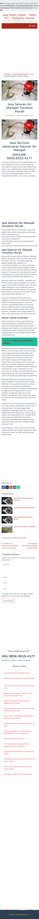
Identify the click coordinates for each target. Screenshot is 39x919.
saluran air (17, 428)
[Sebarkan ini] (3, 487)
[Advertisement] (19, 50)
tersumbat (27, 321)
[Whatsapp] (18, 487)
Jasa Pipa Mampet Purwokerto (24, 507)
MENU (34, 26)
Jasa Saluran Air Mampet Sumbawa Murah (29, 545)
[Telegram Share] (14, 487)
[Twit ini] (7, 487)
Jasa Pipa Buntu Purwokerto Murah (23, 518)
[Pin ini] (10, 487)
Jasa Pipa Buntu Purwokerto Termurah (23, 499)
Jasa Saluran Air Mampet (18, 538)
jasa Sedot (17, 280)
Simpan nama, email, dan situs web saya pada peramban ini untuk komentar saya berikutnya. (17, 595)
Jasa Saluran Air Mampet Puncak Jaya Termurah (10, 545)
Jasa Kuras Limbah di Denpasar (25, 526)
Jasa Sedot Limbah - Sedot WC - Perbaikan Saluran (19, 16)
